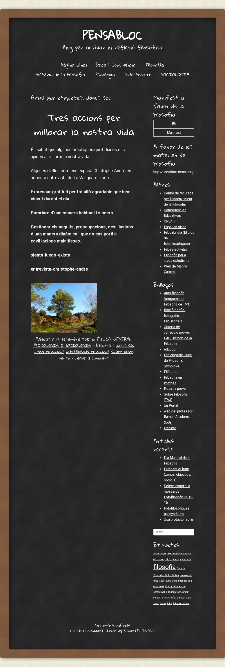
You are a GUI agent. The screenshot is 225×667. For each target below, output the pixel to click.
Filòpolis (170, 372)
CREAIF (170, 221)
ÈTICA (104, 339)
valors (163, 603)
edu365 (170, 349)
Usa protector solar (178, 519)
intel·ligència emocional (87, 351)
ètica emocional (48, 351)
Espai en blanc (175, 227)
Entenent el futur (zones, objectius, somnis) (177, 474)
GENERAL (122, 339)
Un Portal (171, 405)
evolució (186, 559)
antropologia (159, 553)
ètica (169, 603)
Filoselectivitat (175, 249)
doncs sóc (125, 345)
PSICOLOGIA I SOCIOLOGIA (62, 345)
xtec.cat (170, 428)
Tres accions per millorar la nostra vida (84, 124)
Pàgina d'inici (74, 65)
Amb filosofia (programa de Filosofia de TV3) (177, 298)
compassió (185, 553)
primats (165, 597)
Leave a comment (91, 358)
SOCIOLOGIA (175, 74)
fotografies (159, 580)
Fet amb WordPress (112, 625)
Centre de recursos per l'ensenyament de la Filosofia (178, 198)
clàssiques (173, 553)
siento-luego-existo (50, 255)
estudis (168, 559)
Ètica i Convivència (115, 65)
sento (64, 358)
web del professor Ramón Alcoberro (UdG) (178, 417)
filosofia (164, 567)
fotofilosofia (186, 575)
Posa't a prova (175, 389)
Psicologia (105, 74)
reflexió (174, 597)
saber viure (122, 351)
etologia (177, 559)
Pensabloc (113, 35)
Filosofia (155, 65)
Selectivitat (138, 74)
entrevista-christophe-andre (59, 269)
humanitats (171, 580)
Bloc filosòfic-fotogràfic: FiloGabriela (174, 315)
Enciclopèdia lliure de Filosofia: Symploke (178, 360)
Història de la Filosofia (60, 74)
